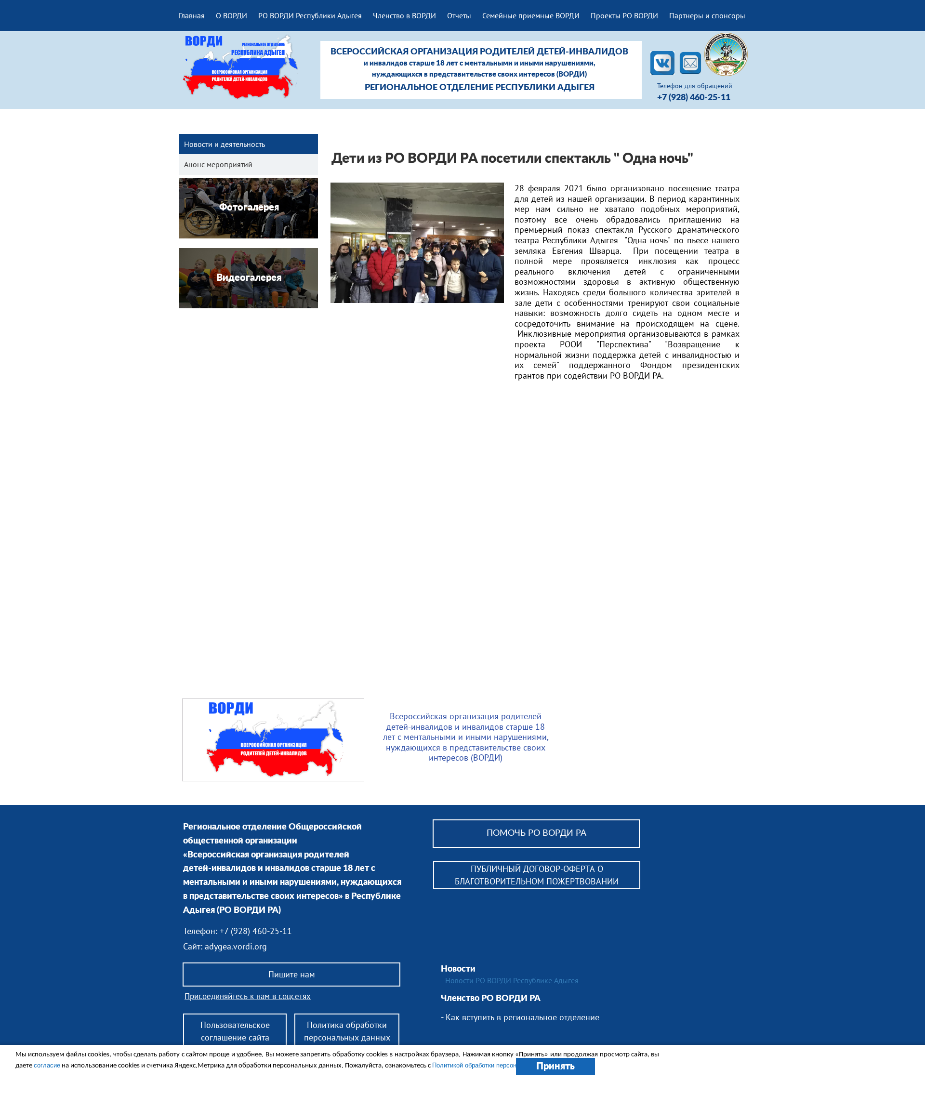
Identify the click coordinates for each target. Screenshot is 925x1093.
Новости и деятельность (224, 144)
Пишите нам (291, 974)
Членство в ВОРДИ (404, 15)
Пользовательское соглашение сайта (235, 1030)
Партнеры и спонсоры (707, 15)
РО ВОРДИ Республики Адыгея (310, 15)
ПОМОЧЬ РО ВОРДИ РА (536, 833)
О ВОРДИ (231, 15)
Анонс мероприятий (218, 164)
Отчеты (459, 15)
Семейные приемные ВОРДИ (531, 15)
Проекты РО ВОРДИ (624, 15)
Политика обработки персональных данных (347, 1030)
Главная (192, 15)
